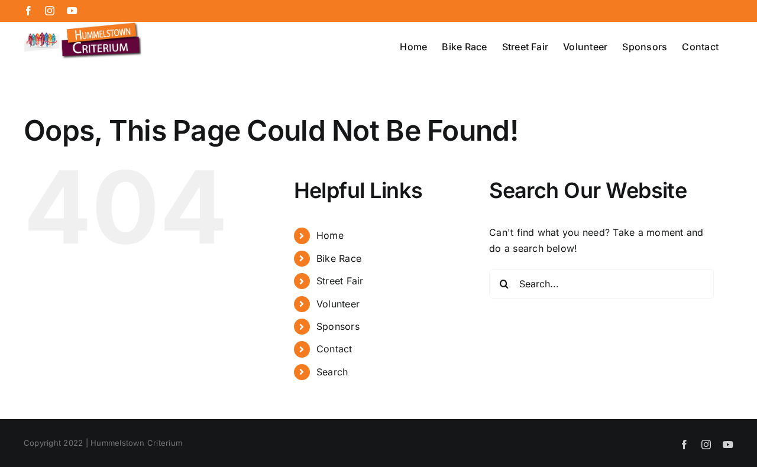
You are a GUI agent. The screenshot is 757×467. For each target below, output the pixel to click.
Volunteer (338, 304)
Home (330, 235)
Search (332, 372)
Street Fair (340, 281)
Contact (334, 349)
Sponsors (338, 326)
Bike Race (338, 258)
